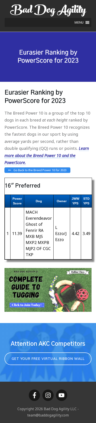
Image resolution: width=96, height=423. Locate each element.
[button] (78, 22)
